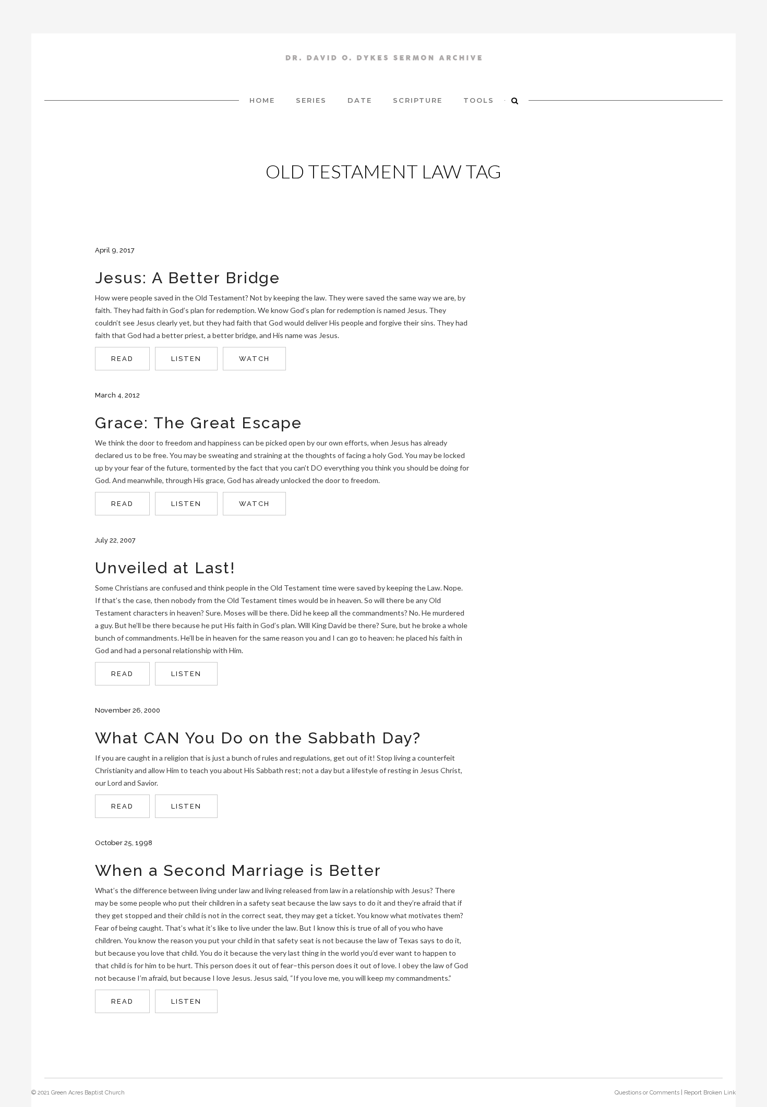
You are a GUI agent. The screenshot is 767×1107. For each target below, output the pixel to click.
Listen (186, 359)
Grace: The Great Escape (198, 423)
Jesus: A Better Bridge (187, 278)
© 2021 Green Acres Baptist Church (78, 1092)
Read (122, 359)
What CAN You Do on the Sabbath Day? (258, 738)
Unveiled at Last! (165, 568)
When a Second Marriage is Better (238, 870)
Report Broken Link (710, 1092)
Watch (254, 359)
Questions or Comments (647, 1092)
